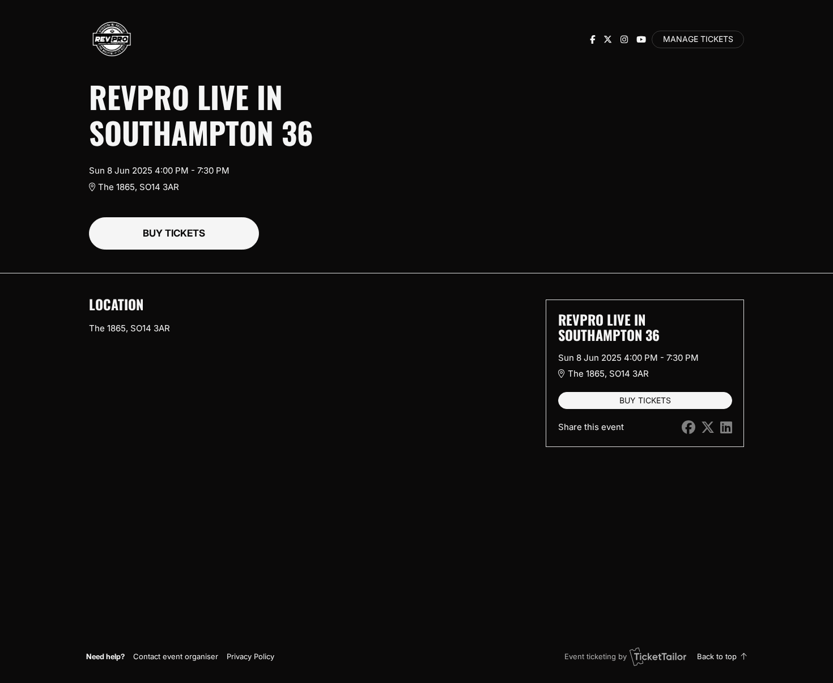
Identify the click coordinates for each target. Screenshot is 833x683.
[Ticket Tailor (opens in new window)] (658, 656)
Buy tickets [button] (174, 233)
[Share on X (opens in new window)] (708, 427)
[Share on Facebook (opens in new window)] (688, 427)
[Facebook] (592, 39)
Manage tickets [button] (698, 39)
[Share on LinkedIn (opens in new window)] (726, 427)
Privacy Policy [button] (250, 656)
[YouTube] (641, 39)
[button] (175, 656)
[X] (608, 39)
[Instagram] (624, 39)
